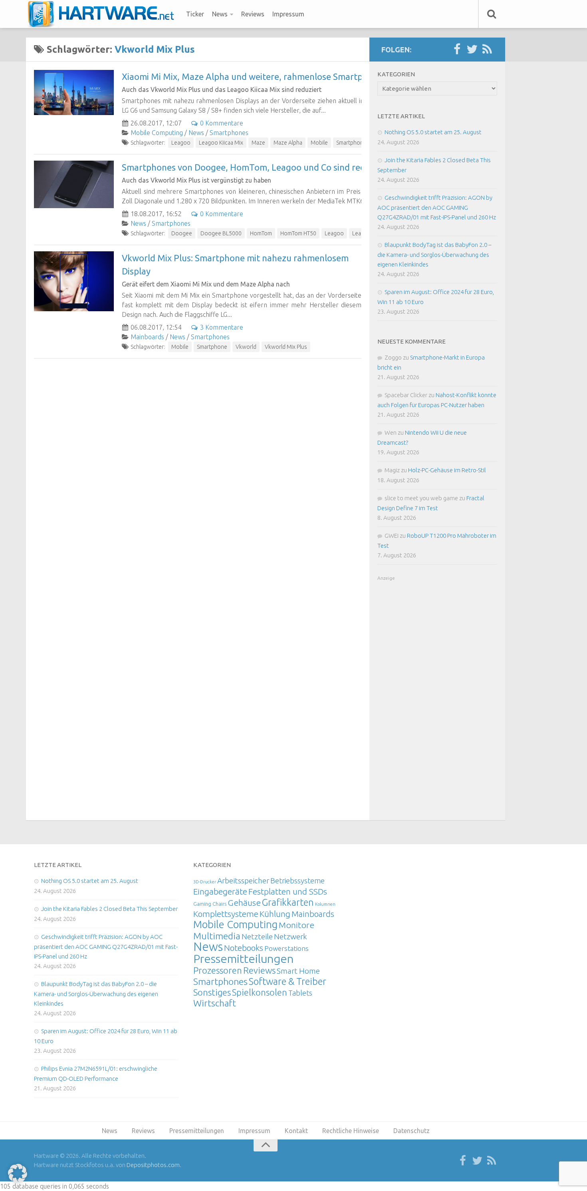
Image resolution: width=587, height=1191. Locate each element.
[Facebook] (457, 50)
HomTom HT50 (298, 233)
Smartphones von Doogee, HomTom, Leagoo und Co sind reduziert (255, 167)
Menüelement (103, 14)
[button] (17, 1173)
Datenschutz (411, 1130)
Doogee (181, 233)
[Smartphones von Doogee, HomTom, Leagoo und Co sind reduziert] (74, 184)
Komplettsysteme (225, 914)
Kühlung (275, 914)
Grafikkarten (288, 902)
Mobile (319, 142)
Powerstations (286, 948)
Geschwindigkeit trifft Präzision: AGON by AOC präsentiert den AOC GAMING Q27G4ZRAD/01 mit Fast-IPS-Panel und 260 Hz (436, 207)
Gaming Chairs (209, 904)
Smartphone (351, 142)
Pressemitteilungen (243, 958)
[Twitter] (472, 50)
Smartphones (229, 132)
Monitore (296, 925)
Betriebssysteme (297, 881)
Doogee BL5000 (221, 233)
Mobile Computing (157, 132)
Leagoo (180, 142)
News (220, 14)
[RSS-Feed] (487, 50)
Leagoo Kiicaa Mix (221, 142)
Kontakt (296, 1130)
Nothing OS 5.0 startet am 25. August (433, 132)
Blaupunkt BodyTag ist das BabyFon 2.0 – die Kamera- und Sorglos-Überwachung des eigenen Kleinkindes (434, 254)
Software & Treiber (287, 981)
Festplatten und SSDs (287, 891)
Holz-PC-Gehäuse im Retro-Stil (447, 470)
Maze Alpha (288, 142)
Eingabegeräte (220, 891)
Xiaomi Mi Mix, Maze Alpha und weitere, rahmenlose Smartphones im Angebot (279, 77)
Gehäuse (244, 902)
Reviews (252, 14)
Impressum (288, 14)
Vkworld (246, 347)
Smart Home (298, 970)
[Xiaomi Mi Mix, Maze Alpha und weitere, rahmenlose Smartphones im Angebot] (74, 92)
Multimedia (216, 936)
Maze (258, 142)
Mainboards (147, 336)
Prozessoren (217, 970)
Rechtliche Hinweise (350, 1130)
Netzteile (257, 936)
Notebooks (243, 947)
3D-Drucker (204, 881)
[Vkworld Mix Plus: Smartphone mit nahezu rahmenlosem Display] (74, 281)
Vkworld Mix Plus (286, 347)
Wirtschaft (214, 1003)
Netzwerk (290, 936)
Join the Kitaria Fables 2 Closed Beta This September (109, 908)
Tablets (300, 993)
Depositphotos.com (153, 1164)
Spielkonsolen (259, 992)
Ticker (195, 14)
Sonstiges (212, 992)
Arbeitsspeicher (243, 880)
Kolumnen (325, 904)
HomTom (261, 233)
